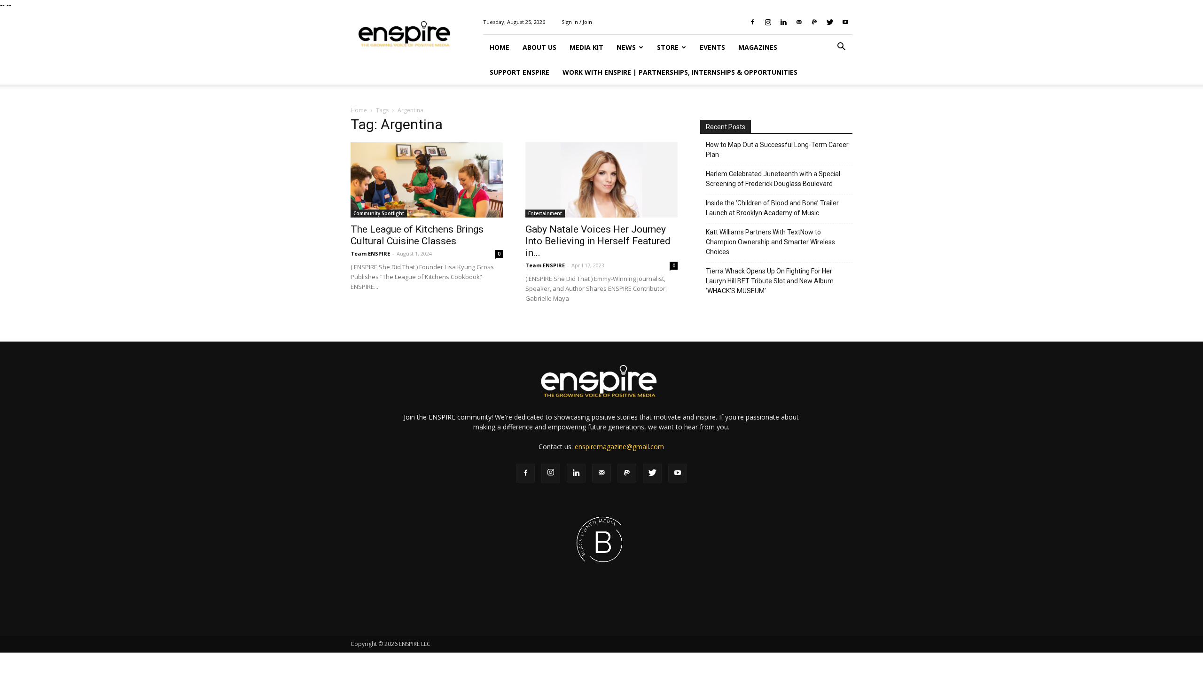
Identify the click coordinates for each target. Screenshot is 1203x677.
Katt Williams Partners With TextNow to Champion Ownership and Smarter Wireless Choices (770, 242)
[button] (841, 47)
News (626, 47)
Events (712, 47)
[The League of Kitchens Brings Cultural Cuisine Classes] (427, 180)
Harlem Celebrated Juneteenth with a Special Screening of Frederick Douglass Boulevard (773, 178)
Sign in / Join (577, 21)
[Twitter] (830, 22)
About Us (539, 47)
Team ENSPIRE (370, 253)
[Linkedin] (783, 22)
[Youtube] (845, 22)
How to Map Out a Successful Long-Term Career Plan (777, 149)
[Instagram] (768, 22)
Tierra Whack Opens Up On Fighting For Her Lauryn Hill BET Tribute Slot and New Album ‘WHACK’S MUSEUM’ (770, 281)
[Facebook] (752, 22)
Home (499, 47)
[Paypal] (814, 22)
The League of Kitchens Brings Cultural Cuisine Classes (417, 235)
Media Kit (586, 47)
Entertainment (545, 213)
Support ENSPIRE (519, 72)
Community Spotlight (378, 213)
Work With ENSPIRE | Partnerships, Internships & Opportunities (679, 72)
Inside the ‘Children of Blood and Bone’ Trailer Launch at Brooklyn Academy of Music (772, 208)
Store (668, 47)
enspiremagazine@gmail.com (619, 446)
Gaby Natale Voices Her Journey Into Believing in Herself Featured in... (598, 241)
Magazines (757, 47)
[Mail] (799, 22)
